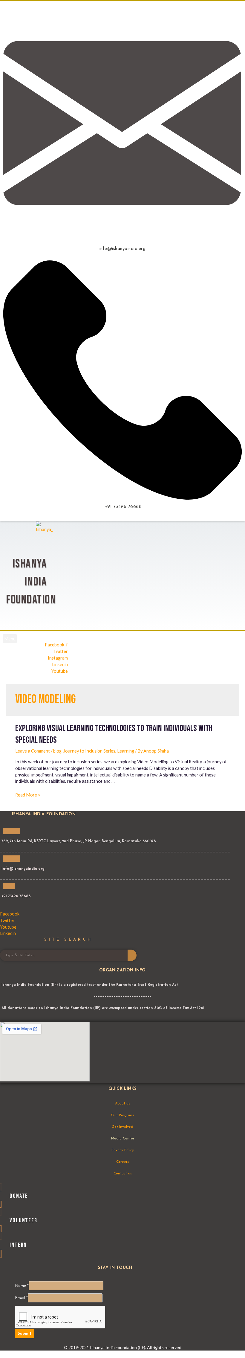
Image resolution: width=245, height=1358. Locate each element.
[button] (10, 638)
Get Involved (122, 1127)
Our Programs (122, 1115)
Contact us (123, 1173)
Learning (125, 750)
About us (122, 1103)
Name (22, 1286)
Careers (122, 1162)
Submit (24, 1334)
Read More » (27, 794)
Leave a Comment (32, 750)
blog (57, 750)
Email (21, 1298)
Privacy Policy (122, 1150)
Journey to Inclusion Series (89, 750)
